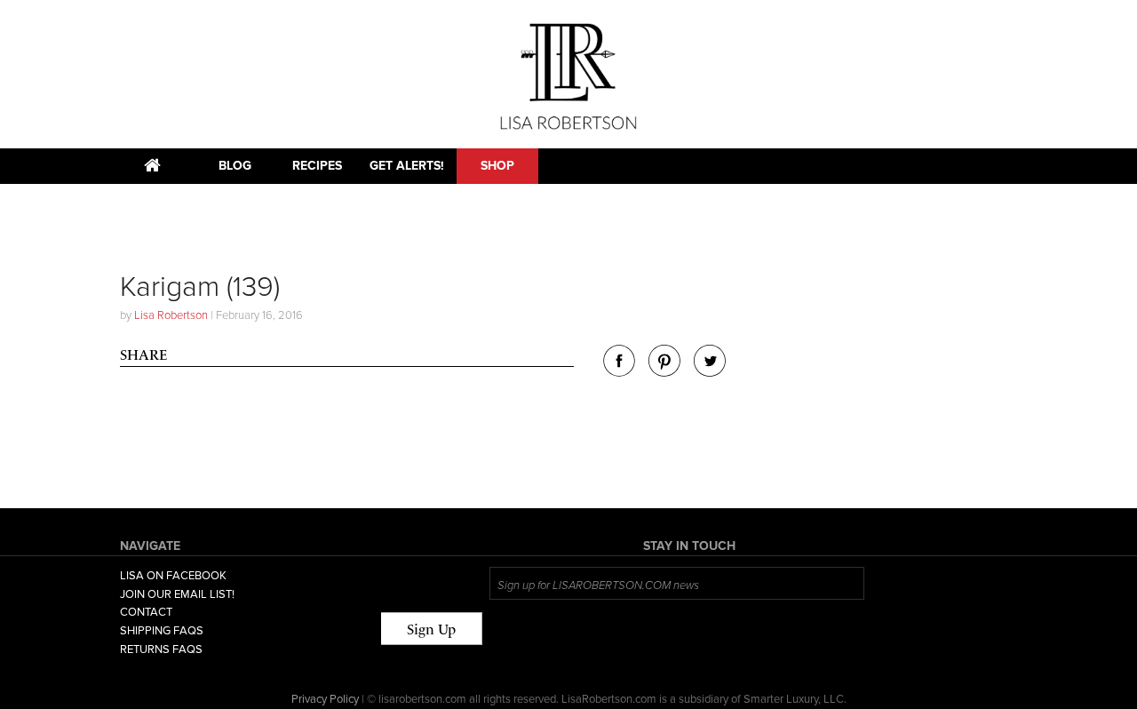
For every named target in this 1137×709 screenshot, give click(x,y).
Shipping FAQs (161, 631)
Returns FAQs (161, 649)
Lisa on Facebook (173, 576)
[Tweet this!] (710, 371)
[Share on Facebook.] (619, 371)
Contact (146, 612)
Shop (497, 165)
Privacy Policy (325, 699)
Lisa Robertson (171, 315)
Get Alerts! (407, 165)
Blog (235, 165)
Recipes (317, 165)
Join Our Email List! (177, 594)
